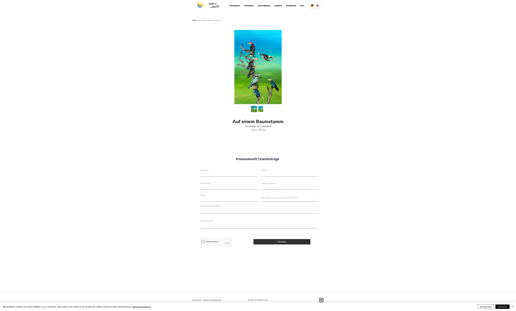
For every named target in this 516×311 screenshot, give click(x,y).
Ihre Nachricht (206, 221)
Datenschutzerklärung (141, 306)
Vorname (204, 170)
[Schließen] (512, 307)
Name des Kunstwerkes (210, 206)
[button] (234, 5)
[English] (317, 5)
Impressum (196, 300)
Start (194, 20)
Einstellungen (486, 306)
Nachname (205, 183)
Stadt (202, 195)
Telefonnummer (268, 183)
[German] (312, 5)
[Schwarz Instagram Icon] (321, 300)
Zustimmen (502, 306)
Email (263, 170)
